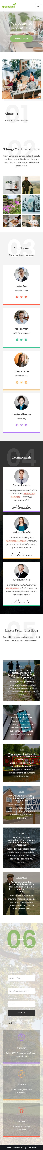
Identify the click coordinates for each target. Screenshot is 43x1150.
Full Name (12, 972)
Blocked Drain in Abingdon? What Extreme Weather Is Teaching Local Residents (21, 841)
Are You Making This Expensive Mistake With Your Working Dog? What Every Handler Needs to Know (21, 887)
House (21, 750)
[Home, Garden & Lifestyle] (9, 6)
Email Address (14, 985)
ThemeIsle (31, 1147)
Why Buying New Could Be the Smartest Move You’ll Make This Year (21, 798)
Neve (9, 1147)
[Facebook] (17, 296)
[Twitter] (21, 296)
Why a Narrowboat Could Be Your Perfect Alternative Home (21, 756)
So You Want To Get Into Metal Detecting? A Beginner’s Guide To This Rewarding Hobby (21, 674)
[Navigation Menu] (38, 6)
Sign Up (21, 1012)
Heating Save (12, 588)
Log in (10, 1023)
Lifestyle (21, 666)
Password (12, 998)
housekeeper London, (16, 540)
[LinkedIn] (25, 296)
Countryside (21, 877)
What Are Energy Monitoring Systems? (21, 715)
